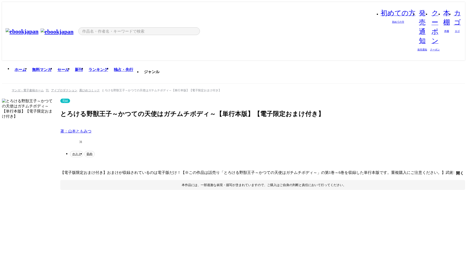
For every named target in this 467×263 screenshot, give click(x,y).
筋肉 (89, 154)
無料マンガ (42, 69)
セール (63, 69)
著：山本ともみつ (75, 131)
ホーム (20, 69)
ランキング (98, 69)
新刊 (79, 69)
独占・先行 (123, 69)
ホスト (76, 154)
